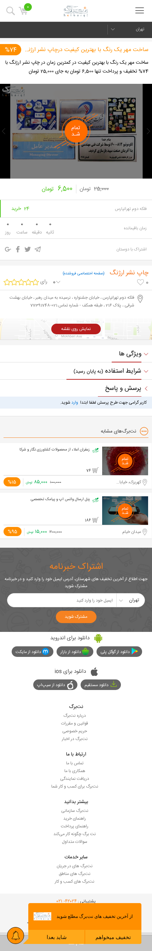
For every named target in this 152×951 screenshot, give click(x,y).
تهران (140, 29)
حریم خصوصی (74, 731)
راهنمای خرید (74, 818)
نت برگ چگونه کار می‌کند (74, 834)
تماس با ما (74, 763)
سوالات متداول (74, 841)
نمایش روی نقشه (76, 328)
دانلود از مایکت (28, 651)
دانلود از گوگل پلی (115, 651)
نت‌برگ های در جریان (75, 866)
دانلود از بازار (70, 651)
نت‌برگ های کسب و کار (74, 881)
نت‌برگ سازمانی (74, 810)
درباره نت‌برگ (74, 715)
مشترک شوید (76, 616)
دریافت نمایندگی (74, 778)
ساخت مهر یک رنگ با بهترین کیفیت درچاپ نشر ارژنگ (85, 50)
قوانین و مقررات (74, 723)
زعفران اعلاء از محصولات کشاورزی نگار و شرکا (54, 450)
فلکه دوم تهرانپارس (131, 208)
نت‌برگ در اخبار (75, 738)
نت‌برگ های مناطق (74, 873)
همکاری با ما (74, 771)
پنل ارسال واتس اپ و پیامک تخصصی (60, 499)
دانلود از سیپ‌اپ (51, 685)
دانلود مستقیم (96, 685)
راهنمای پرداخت (74, 826)
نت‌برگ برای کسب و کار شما (74, 786)
